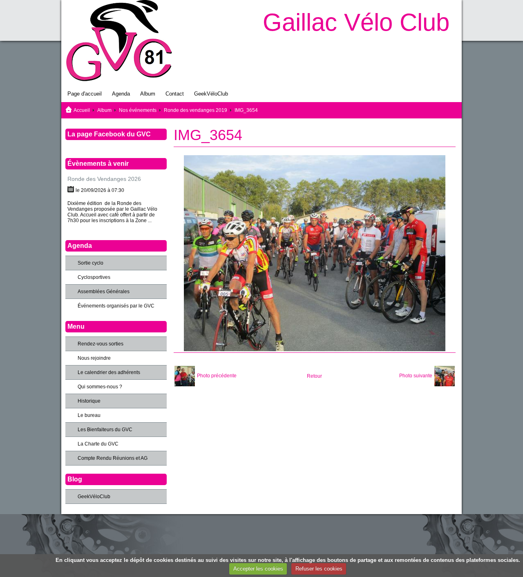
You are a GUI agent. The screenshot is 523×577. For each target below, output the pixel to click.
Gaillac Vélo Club (356, 22)
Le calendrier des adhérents (109, 372)
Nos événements (137, 110)
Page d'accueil (84, 94)
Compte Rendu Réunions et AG (113, 458)
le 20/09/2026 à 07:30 (100, 190)
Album (147, 94)
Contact (174, 94)
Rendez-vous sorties (100, 344)
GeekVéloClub (211, 94)
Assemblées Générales (104, 291)
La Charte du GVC (98, 444)
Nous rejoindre (94, 358)
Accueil (82, 110)
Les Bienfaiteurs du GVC (105, 429)
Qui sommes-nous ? (100, 387)
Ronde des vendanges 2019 (195, 110)
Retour (314, 376)
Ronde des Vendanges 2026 (104, 179)
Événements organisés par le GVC (116, 306)
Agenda (121, 94)
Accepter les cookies (258, 569)
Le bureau (89, 415)
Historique (89, 401)
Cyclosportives (94, 277)
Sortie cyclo (90, 263)
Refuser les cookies (318, 569)
